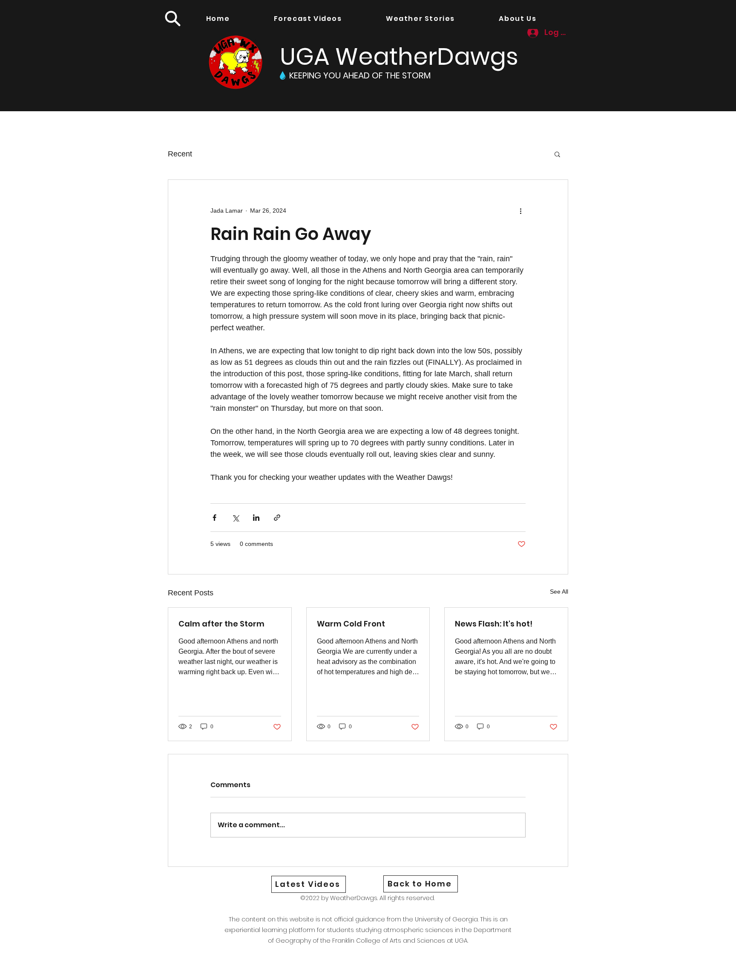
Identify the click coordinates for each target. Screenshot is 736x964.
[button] (172, 18)
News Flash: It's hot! (493, 623)
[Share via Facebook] (214, 518)
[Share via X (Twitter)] (235, 518)
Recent (180, 154)
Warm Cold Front (351, 623)
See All (559, 591)
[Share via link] (277, 518)
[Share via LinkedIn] (256, 518)
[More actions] (520, 210)
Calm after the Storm (221, 623)
